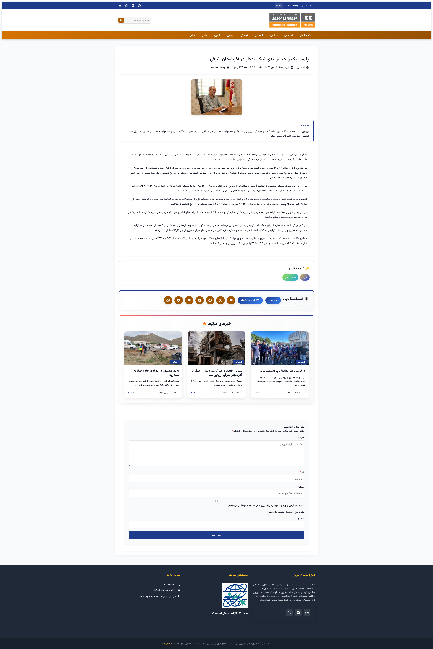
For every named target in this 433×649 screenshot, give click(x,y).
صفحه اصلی (306, 35)
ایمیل (301, 486)
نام (302, 472)
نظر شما (299, 437)
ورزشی (230, 35)
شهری (217, 35)
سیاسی (274, 35)
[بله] (189, 300)
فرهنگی (244, 35)
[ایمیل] (231, 300)
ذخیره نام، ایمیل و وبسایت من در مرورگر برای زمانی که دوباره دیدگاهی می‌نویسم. (266, 505)
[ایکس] (220, 300)
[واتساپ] (168, 300)
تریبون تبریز (290, 277)
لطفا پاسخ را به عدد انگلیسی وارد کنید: (286, 511)
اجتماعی (288, 35)
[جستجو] (121, 20)
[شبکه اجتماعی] (126, 5)
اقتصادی (259, 35)
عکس (205, 35)
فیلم (192, 35)
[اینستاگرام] (139, 5)
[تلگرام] (132, 5)
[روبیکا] (178, 300)
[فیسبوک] (210, 300)
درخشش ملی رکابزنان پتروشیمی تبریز (282, 370)
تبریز (305, 277)
